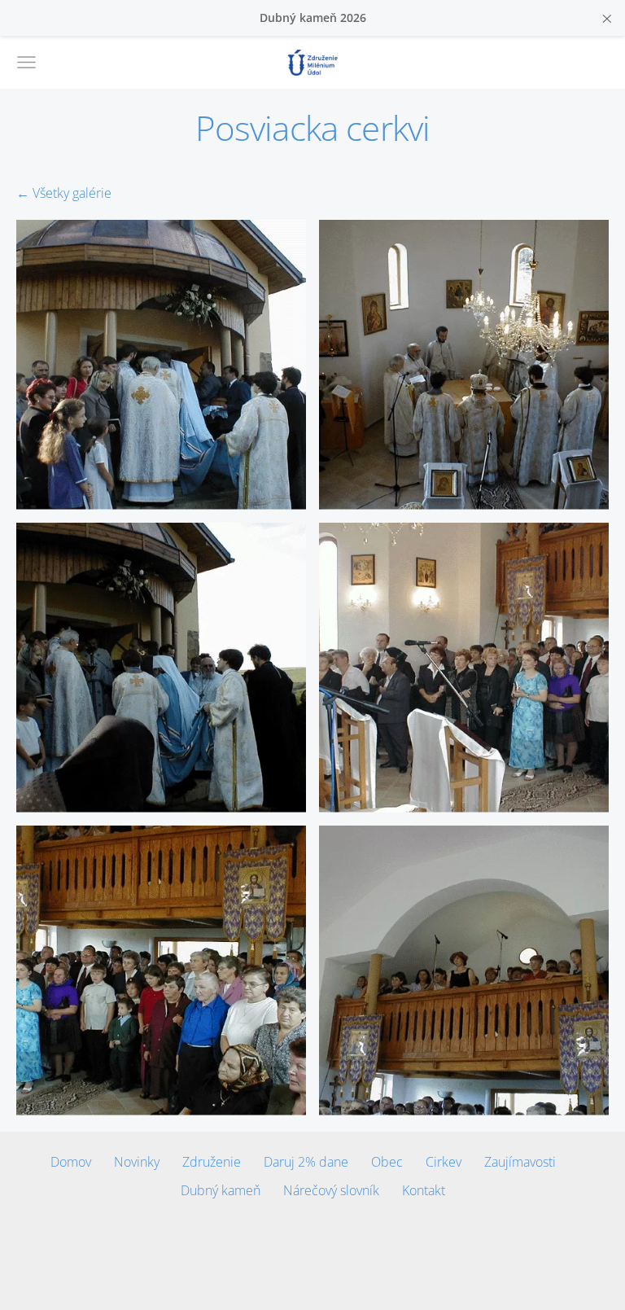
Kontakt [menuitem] (423, 1190)
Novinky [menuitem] (137, 1162)
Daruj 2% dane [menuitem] (306, 1162)
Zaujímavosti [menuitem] (520, 1162)
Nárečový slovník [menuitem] (331, 1190)
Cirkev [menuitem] (443, 1162)
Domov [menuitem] (70, 1162)
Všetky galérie (72, 193)
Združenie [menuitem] (211, 1162)
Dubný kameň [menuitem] (220, 1190)
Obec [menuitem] (387, 1162)
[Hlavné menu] (26, 62)
